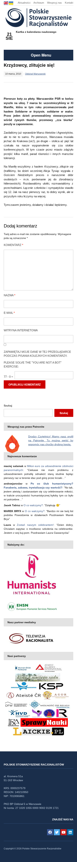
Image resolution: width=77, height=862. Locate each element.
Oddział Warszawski (35, 74)
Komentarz (13, 245)
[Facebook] (50, 832)
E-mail (9, 312)
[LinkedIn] (70, 832)
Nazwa (9, 295)
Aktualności (24, 2)
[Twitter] (57, 832)
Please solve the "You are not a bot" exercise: (32, 364)
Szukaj (8, 405)
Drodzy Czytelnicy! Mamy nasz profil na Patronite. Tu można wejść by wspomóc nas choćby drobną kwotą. (50, 440)
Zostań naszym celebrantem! (35, 524)
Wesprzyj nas (54, 2)
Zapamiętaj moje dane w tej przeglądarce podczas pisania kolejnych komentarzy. (37, 353)
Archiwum (38, 2)
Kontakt (69, 2)
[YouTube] (64, 832)
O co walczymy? (33, 505)
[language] (6, 2)
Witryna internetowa (21, 330)
